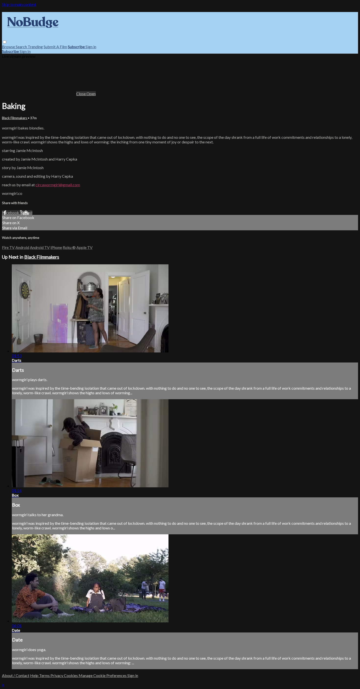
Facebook (11, 212)
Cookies (71, 675)
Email (27, 212)
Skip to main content (19, 4)
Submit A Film (55, 46)
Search (22, 46)
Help (34, 675)
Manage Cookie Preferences (103, 675)
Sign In (25, 51)
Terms (44, 675)
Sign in (90, 46)
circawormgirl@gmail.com (58, 184)
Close (81, 93)
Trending (35, 46)
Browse (9, 46)
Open (91, 93)
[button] (4, 42)
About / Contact (15, 675)
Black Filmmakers (15, 118)
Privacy (57, 675)
